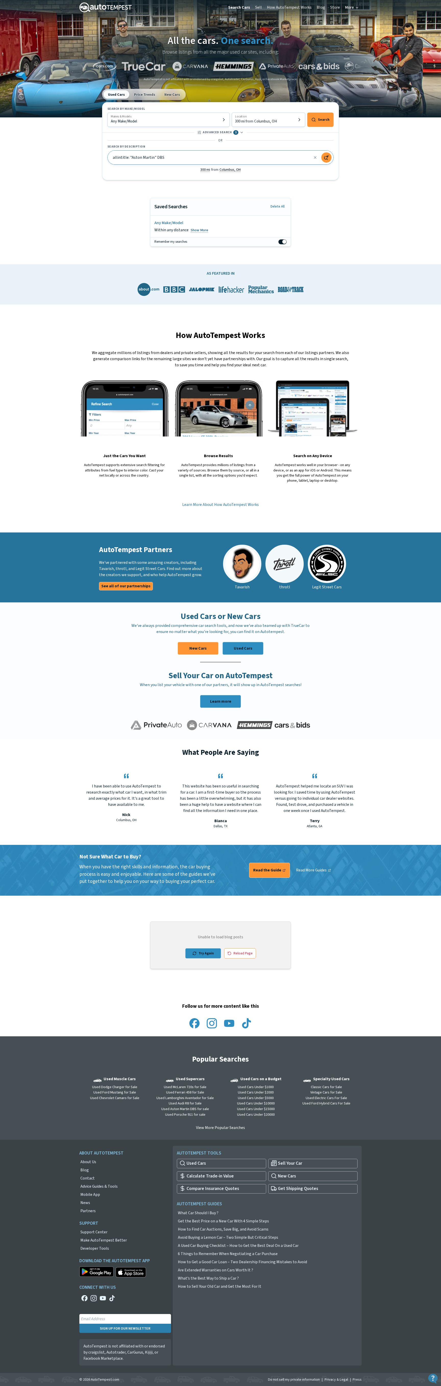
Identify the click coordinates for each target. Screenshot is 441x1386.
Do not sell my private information (294, 1379)
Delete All (278, 206)
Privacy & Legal (336, 1379)
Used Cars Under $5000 (256, 1098)
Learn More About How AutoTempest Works (220, 504)
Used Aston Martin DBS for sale (185, 1109)
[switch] (282, 241)
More (349, 7)
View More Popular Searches (220, 1127)
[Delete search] (284, 226)
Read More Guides (311, 870)
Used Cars (243, 648)
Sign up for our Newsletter (125, 1328)
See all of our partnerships (126, 586)
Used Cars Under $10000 (256, 1103)
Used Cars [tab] (116, 94)
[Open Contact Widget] (433, 1378)
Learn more (220, 701)
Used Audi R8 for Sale (185, 1103)
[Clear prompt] (315, 157)
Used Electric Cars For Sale (326, 1098)
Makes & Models (121, 116)
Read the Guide (267, 870)
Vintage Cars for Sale (326, 1092)
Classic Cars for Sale (326, 1087)
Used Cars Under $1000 (256, 1087)
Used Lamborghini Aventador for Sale (185, 1098)
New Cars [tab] (172, 94)
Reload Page (243, 953)
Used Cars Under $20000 (256, 1114)
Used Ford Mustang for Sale (114, 1092)
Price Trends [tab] (144, 94)
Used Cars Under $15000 (256, 1109)
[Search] (326, 157)
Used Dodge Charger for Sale (114, 1087)
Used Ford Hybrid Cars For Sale (326, 1103)
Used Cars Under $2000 (256, 1092)
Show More (199, 230)
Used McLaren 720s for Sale (185, 1087)
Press (357, 1379)
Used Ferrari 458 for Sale (185, 1092)
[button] (220, 170)
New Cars (198, 648)
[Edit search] (276, 226)
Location (241, 116)
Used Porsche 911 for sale (185, 1114)
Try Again (206, 953)
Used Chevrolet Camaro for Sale (114, 1098)
